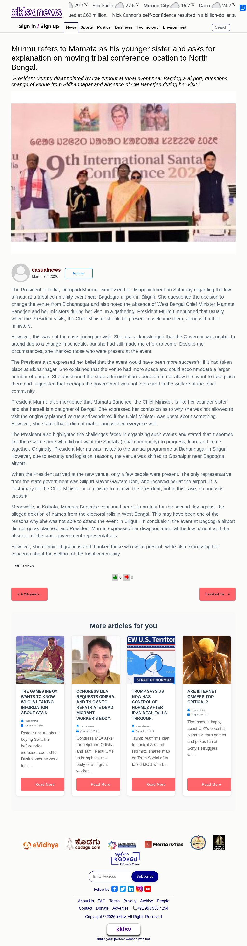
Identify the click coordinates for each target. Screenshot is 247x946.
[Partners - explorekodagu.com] (125, 857)
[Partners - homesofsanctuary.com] (219, 843)
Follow (78, 273)
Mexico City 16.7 (145, 5)
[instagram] (139, 889)
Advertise (120, 908)
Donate (102, 908)
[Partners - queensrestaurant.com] (199, 843)
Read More (45, 784)
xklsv (123, 929)
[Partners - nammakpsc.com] (124, 843)
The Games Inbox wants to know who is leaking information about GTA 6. (39, 702)
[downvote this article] (127, 577)
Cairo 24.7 (193, 5)
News (71, 27)
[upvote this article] (115, 577)
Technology (147, 27)
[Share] (242, 8)
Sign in (27, 26)
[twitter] (123, 889)
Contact (85, 908)
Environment (174, 27)
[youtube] (147, 889)
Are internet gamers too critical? (202, 696)
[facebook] (114, 889)
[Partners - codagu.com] (84, 843)
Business (123, 27)
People (163, 901)
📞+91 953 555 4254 (150, 908)
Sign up (49, 26)
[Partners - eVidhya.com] (42, 843)
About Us (86, 901)
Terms (114, 901)
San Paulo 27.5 (92, 5)
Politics (104, 27)
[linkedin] (131, 889)
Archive (146, 901)
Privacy (130, 901)
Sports (87, 27)
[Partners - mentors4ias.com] (165, 843)
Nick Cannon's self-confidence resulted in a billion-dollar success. (158, 15)
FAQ (101, 901)
